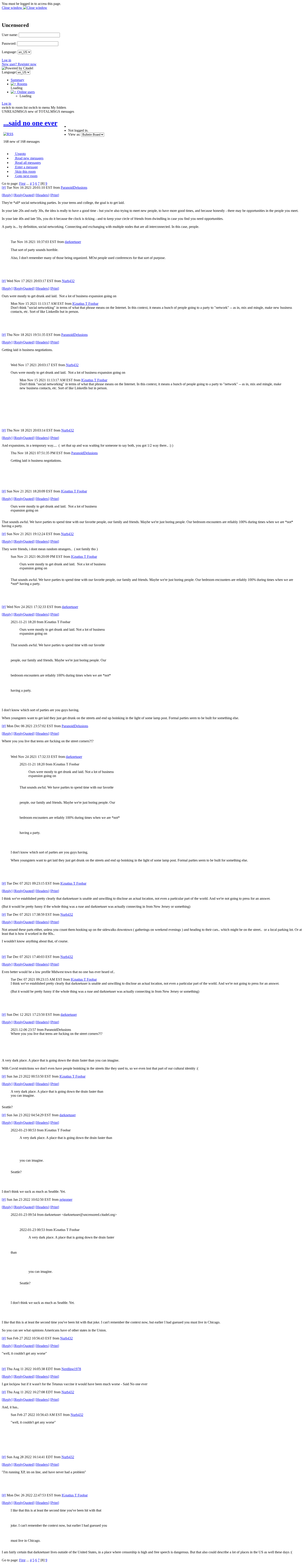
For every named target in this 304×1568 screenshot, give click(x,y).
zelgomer (65, 1199)
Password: (9, 43)
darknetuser (73, 242)
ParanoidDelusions (74, 187)
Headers (42, 195)
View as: (74, 134)
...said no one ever (30, 123)
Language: (9, 52)
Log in (6, 60)
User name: (10, 35)
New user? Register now (19, 64)
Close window (12, 8)
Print (54, 195)
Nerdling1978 (71, 1369)
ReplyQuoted (23, 195)
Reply (7, 195)
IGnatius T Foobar (85, 303)
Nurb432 (68, 281)
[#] (4, 187)
